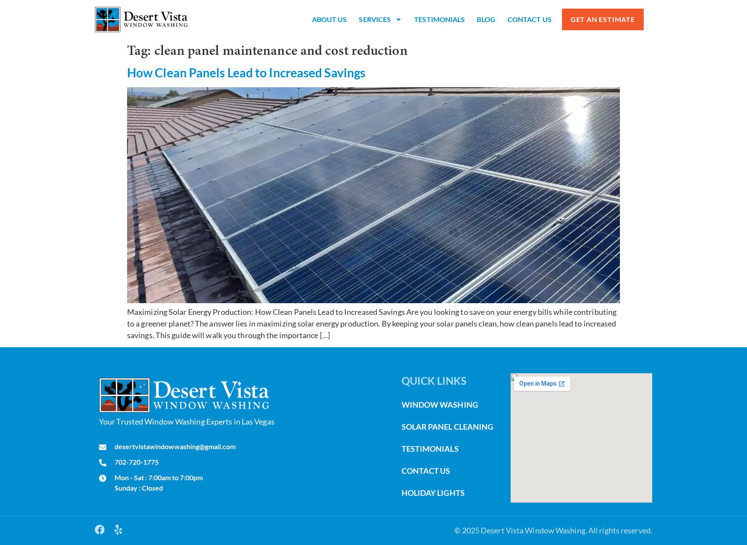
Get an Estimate (603, 19)
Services (375, 19)
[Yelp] (118, 530)
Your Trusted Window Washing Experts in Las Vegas (187, 421)
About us (329, 19)
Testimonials (439, 19)
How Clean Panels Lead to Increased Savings (246, 72)
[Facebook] (100, 530)
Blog (486, 19)
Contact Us (530, 19)
